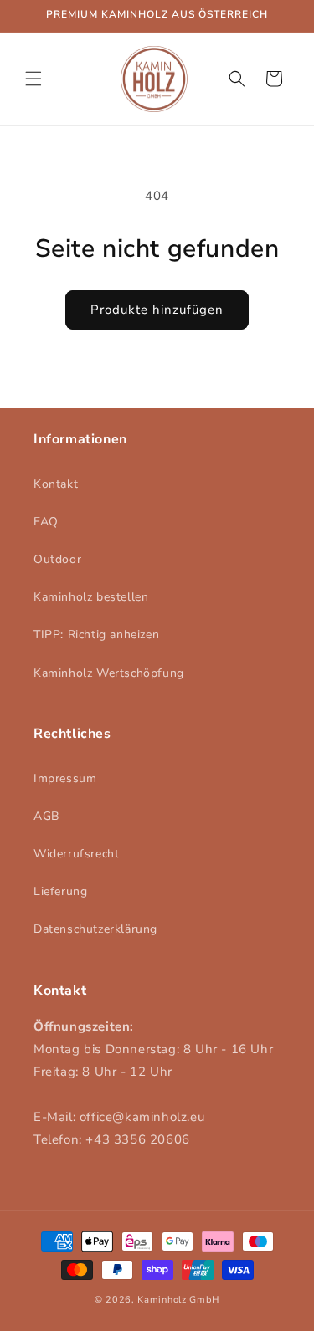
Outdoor (57, 559)
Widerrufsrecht (76, 854)
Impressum (64, 778)
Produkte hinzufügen (157, 309)
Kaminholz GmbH (178, 1299)
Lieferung (60, 891)
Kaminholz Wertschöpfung (108, 673)
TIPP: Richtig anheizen (96, 634)
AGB (46, 816)
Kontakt (55, 484)
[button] (33, 78)
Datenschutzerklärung (95, 929)
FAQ (46, 522)
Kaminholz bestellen (90, 597)
